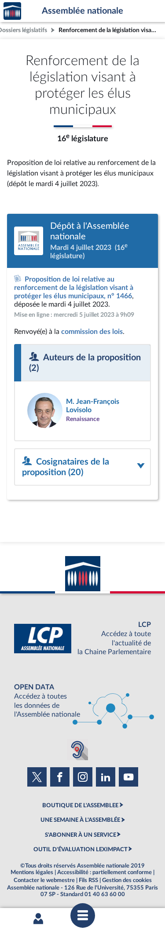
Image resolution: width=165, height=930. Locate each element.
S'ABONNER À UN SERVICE (80, 835)
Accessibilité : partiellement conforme (104, 872)
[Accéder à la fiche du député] (82, 410)
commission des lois (92, 331)
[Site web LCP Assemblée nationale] (82, 638)
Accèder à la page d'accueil (12, 11)
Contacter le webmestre (44, 880)
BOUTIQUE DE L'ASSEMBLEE (80, 805)
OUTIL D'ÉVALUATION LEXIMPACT (80, 849)
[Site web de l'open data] (82, 701)
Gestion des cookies (127, 880)
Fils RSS (88, 880)
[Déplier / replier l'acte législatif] (82, 467)
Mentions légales (32, 872)
